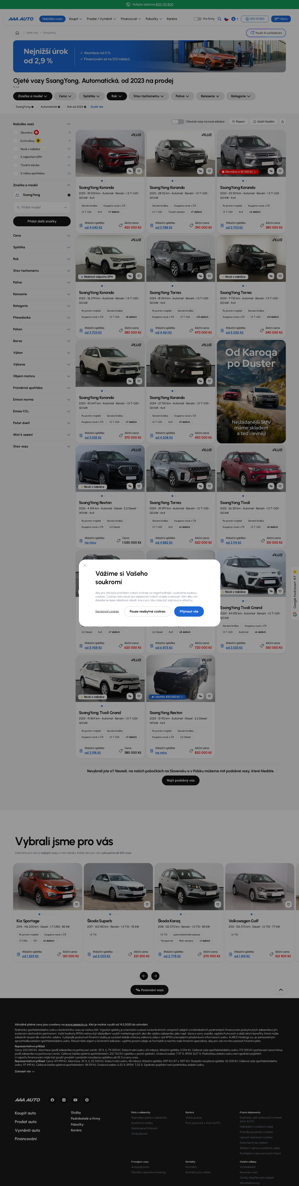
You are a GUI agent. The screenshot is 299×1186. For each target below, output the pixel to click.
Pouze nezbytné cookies (147, 611)
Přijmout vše (189, 611)
